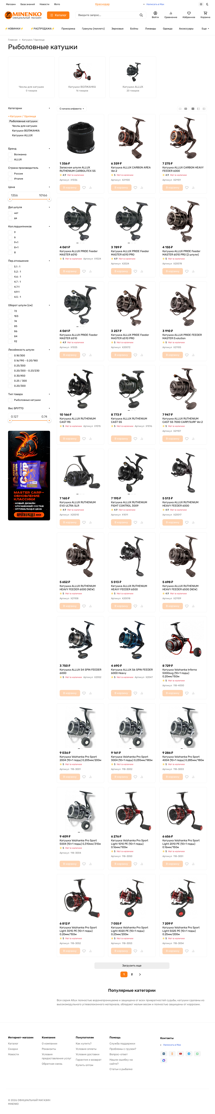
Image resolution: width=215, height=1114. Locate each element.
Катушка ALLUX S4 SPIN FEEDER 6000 (80, 671)
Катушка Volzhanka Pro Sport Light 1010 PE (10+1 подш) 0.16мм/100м (129, 844)
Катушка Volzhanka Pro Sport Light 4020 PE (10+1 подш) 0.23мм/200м (129, 931)
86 (15, 331)
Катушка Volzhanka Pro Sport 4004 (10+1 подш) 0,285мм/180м (183, 758)
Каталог (13, 1043)
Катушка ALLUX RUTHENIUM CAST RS (78, 420)
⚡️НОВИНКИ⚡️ (14, 28)
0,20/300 (20, 385)
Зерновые (117, 28)
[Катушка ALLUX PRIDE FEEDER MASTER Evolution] (183, 305)
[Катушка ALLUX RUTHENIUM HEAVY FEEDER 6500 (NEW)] (183, 556)
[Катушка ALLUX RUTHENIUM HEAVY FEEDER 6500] (132, 556)
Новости (44, 4)
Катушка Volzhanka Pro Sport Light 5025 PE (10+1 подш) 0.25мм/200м (181, 931)
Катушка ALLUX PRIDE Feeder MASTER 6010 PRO (130, 253)
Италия (18, 178)
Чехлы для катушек (24, 125)
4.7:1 (16, 286)
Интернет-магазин (20, 1037)
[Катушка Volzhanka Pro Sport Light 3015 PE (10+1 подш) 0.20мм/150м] (80, 898)
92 (15, 341)
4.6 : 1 (17, 276)
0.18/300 (19, 355)
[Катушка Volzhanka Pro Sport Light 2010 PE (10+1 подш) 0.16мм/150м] (183, 811)
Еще (204, 28)
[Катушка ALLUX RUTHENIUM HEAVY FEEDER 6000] (183, 472)
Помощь (115, 1037)
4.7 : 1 (17, 281)
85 (15, 326)
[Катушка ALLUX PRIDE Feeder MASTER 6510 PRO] (132, 305)
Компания (48, 1037)
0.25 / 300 (20, 380)
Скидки (13, 1049)
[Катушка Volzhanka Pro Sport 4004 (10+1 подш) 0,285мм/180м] (183, 727)
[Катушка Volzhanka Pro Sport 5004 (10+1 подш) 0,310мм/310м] (80, 811)
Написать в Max (155, 4)
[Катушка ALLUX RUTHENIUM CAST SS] (132, 389)
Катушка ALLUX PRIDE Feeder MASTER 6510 (79, 336)
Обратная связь (52, 1063)
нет (16, 213)
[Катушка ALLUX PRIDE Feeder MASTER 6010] (80, 221)
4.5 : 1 (17, 296)
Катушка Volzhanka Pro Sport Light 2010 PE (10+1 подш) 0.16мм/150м (181, 844)
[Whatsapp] (197, 1053)
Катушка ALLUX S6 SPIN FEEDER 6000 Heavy (132, 671)
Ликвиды (150, 28)
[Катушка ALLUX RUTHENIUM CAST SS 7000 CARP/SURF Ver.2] (183, 389)
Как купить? (84, 1043)
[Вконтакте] (163, 1053)
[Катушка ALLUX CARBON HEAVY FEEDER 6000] (183, 138)
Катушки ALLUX (22, 135)
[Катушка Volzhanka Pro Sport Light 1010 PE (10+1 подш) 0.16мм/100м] (132, 811)
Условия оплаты (86, 1049)
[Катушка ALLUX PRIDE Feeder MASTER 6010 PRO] (132, 221)
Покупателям (85, 1037)
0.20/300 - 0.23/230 (26, 370)
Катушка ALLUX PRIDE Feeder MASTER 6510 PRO (130, 336)
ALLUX (18, 159)
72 (15, 311)
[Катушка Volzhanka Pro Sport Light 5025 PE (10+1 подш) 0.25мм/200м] (183, 898)
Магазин (11, 4)
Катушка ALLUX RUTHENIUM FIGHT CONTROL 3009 (129, 504)
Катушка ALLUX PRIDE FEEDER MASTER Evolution (182, 336)
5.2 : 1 (17, 271)
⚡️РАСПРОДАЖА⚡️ (42, 28)
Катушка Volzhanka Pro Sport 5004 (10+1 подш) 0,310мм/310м (80, 842)
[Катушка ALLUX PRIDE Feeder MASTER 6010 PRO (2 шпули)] (183, 221)
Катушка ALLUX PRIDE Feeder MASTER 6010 (79, 253)
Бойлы (134, 28)
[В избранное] (84, 187)
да (15, 218)
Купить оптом (84, 1065)
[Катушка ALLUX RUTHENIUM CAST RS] (80, 389)
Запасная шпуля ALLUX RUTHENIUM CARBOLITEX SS (78, 169)
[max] (163, 1060)
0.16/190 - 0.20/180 (26, 360)
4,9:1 (16, 291)
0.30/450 (19, 375)
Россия (18, 173)
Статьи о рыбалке (121, 1069)
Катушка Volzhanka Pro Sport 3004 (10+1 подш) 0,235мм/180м (132, 758)
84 (15, 336)
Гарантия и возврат (88, 1059)
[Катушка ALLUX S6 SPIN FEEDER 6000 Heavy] (132, 640)
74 (15, 321)
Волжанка (20, 154)
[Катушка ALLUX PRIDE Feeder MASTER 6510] (80, 305)
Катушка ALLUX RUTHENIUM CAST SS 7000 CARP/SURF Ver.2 (182, 420)
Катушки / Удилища (23, 116)
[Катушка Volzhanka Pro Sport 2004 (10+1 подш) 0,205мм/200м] (80, 727)
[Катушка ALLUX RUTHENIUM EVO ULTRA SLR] (80, 472)
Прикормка (68, 28)
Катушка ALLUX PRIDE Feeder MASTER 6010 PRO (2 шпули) (181, 253)
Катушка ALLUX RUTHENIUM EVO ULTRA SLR (78, 504)
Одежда (167, 28)
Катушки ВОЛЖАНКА (26, 130)
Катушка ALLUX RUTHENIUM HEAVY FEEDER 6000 (180, 504)
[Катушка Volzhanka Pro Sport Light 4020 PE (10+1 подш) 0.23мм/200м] (132, 898)
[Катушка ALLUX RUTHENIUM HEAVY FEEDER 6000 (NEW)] (80, 556)
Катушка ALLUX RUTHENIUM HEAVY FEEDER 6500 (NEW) (180, 587)
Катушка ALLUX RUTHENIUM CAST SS (129, 420)
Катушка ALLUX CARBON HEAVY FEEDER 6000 (183, 169)
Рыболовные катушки (27, 399)
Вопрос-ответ (119, 1054)
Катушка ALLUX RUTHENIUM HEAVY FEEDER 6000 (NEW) (78, 587)
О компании (49, 1043)
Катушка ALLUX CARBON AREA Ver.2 (131, 169)
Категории (15, 108)
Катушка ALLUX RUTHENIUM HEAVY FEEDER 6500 (129, 587)
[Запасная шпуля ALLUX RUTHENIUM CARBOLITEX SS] (80, 138)
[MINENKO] (23, 15)
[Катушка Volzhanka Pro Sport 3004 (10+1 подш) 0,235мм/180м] (132, 727)
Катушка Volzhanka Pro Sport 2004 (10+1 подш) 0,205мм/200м (80, 758)
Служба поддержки (122, 1043)
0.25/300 (20, 365)
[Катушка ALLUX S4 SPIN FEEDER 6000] (80, 640)
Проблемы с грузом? (123, 1049)
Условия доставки (87, 1054)
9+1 (16, 242)
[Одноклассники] (172, 1053)
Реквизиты (49, 1049)
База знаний (27, 4)
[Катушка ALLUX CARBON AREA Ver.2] (132, 138)
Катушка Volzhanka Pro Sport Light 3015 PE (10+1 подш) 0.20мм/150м (78, 931)
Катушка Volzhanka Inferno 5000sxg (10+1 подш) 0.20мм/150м (179, 673)
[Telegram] (188, 1053)
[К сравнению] (90, 187)
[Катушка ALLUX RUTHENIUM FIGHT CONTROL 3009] (132, 472)
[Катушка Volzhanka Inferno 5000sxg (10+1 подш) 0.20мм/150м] (183, 640)
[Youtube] (180, 1053)
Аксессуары (186, 28)
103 (16, 316)
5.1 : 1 (17, 266)
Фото (57, 4)
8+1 (16, 247)
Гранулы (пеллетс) (93, 28)
